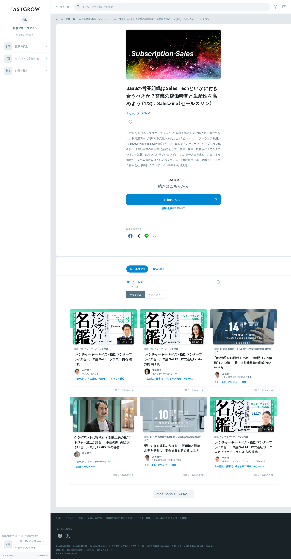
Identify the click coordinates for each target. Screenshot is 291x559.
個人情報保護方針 (75, 549)
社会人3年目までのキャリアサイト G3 (126, 545)
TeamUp (210, 545)
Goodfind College (98, 545)
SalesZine (166, 207)
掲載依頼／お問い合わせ (119, 517)
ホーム (59, 19)
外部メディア (155, 294)
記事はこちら (172, 200)
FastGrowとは (94, 517)
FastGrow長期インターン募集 (171, 517)
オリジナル (135, 294)
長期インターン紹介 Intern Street (187, 545)
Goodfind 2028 (80, 545)
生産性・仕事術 (98, 378)
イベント (69, 517)
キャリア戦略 (117, 378)
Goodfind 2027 (63, 545)
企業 (80, 517)
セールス (134, 113)
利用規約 (90, 549)
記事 (58, 517)
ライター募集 (143, 517)
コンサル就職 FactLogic (158, 545)
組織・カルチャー (85, 466)
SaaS (147, 113)
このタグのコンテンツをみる (172, 494)
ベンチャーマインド (100, 461)
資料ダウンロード (104, 549)
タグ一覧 (64, 6)
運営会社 (60, 549)
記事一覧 (70, 19)
